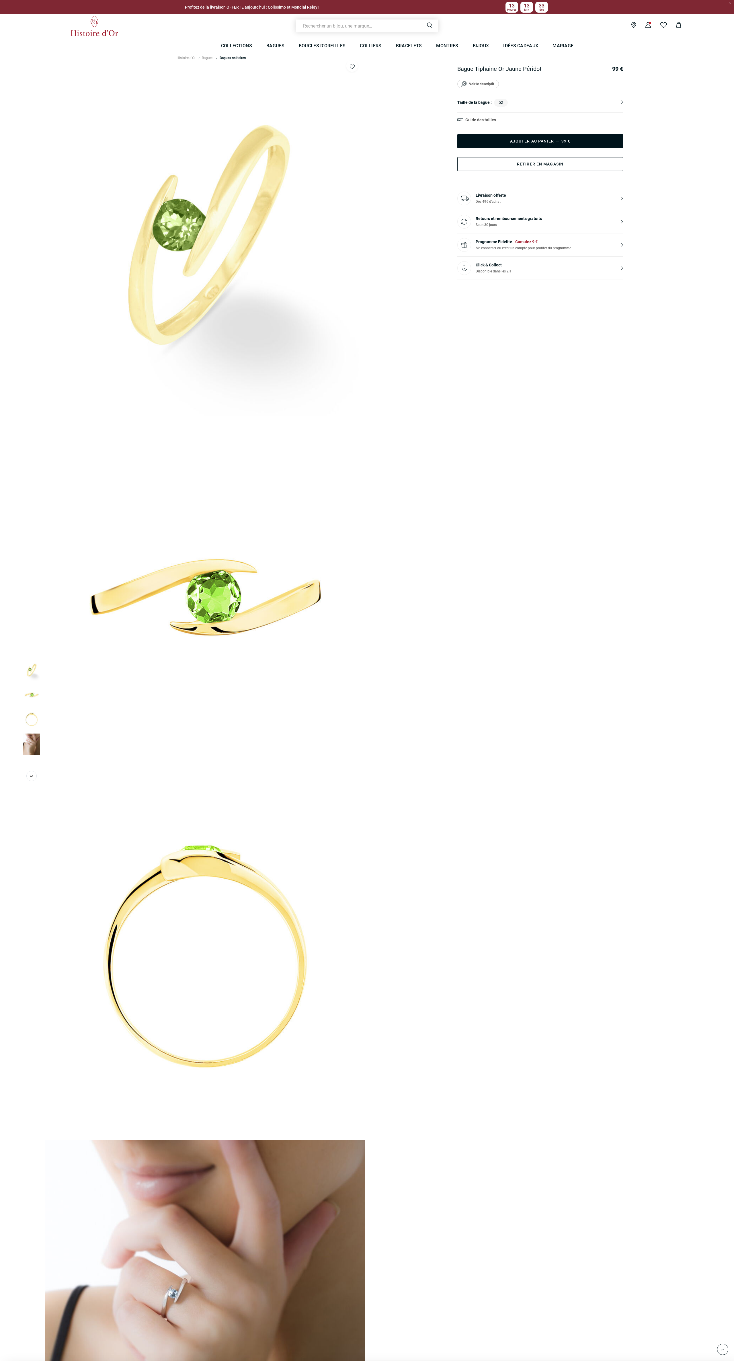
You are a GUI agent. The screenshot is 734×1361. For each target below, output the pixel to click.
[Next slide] (31, 776)
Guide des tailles (480, 120)
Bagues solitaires (233, 58)
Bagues (207, 58)
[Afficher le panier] (674, 25)
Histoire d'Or (186, 58)
